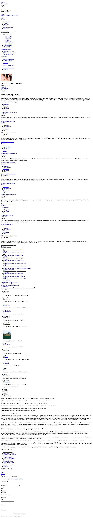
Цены (4, 25)
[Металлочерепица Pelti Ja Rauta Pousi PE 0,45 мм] (6, 324)
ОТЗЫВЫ (3, 87)
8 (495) (3, 19)
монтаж (2, 71)
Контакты (5, 28)
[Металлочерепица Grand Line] (8, 174)
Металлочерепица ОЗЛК (7, 224)
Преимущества (7, 105)
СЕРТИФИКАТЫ (5, 88)
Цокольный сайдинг (8, 54)
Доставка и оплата (8, 27)
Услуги (5, 23)
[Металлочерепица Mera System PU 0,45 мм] (7, 311)
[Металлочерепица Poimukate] (8, 194)
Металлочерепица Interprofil (7, 142)
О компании (6, 22)
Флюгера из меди (7, 456)
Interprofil (8, 38)
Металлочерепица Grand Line (8, 183)
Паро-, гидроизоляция (8, 68)
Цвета (4, 109)
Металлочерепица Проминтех (8, 121)
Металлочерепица (7, 452)
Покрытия (6, 108)
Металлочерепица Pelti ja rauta (8, 162)
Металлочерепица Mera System (8, 245)
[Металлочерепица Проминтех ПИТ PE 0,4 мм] (6, 375)
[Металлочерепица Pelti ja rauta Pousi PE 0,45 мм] (6, 305)
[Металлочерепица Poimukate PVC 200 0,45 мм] (6, 344)
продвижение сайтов (17, 479)
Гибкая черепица (7, 45)
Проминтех (9, 37)
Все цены (3, 122)
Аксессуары (4, 56)
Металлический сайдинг (9, 52)
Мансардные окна (7, 60)
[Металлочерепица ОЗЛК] (7, 215)
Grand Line (9, 36)
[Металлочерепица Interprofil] (8, 132)
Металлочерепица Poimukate (8, 203)
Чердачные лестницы (8, 61)
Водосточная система (8, 59)
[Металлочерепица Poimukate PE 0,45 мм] (7, 338)
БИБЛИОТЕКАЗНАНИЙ (4, 90)
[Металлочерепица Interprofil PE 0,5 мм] (6, 363)
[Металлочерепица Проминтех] (9, 112)
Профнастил (6, 46)
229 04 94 (3, 473)
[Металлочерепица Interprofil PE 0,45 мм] (6, 350)
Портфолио (6, 24)
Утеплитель (6, 69)
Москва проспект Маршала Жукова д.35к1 (9, 15)
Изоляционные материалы (7, 65)
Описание (6, 104)
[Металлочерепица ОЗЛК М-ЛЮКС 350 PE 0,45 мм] (5, 357)
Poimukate (8, 44)
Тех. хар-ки (6, 107)
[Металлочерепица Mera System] (9, 235)
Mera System (9, 42)
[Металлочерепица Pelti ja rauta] (9, 153)
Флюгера (5, 63)
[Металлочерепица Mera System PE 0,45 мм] (7, 317)
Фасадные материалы (6, 49)
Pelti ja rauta (9, 41)
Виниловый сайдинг (8, 51)
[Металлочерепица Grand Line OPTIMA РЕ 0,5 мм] (6, 292)
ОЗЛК (7, 40)
